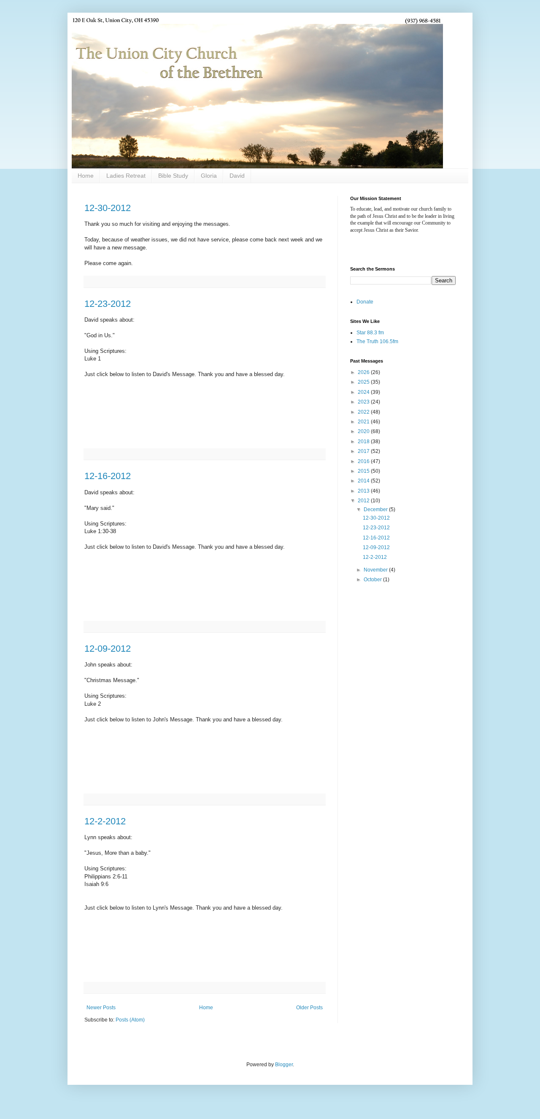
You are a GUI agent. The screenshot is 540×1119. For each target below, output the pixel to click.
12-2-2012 (105, 821)
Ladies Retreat (126, 175)
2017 (364, 451)
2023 (364, 402)
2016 (364, 461)
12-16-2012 (107, 476)
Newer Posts (101, 1008)
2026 (364, 372)
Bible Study (173, 175)
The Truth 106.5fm (377, 341)
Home (86, 175)
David (237, 175)
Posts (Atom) (130, 1020)
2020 (364, 431)
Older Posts (309, 1008)
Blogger (284, 1065)
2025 (364, 382)
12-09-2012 (107, 648)
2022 (364, 412)
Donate (364, 302)
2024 (364, 392)
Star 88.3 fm (370, 333)
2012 (364, 501)
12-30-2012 (107, 208)
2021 (364, 422)
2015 (364, 471)
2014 (364, 481)
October (373, 580)
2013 (364, 491)
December (376, 509)
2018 (364, 441)
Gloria (209, 175)
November (376, 570)
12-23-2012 (107, 303)
